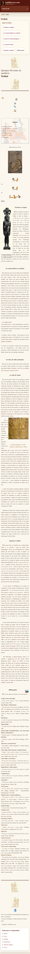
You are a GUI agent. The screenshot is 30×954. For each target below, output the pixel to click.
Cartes (5, 936)
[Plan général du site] (15, 107)
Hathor (14, 661)
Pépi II (24, 465)
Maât (2, 300)
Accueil (2, 14)
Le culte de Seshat (8, 44)
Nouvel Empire (21, 637)
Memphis (14, 368)
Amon (19, 450)
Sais (10, 411)
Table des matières (8, 944)
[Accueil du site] (15, 99)
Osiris (12, 650)
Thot (20, 239)
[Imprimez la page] (15, 103)
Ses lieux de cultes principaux (11, 39)
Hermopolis (7, 370)
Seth (7, 516)
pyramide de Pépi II (5, 461)
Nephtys (21, 661)
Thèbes (16, 370)
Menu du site (5, 9)
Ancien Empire (5, 626)
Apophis (6, 680)
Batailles (6, 939)
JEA (16, 700)
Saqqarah (20, 461)
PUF (14, 840)
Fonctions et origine (8, 27)
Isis (17, 661)
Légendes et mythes (8, 50)
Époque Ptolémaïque (11, 646)
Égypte (5, 933)
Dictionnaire (7, 942)
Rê (7, 678)
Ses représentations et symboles (11, 33)
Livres (5, 947)
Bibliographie (20, 50)
